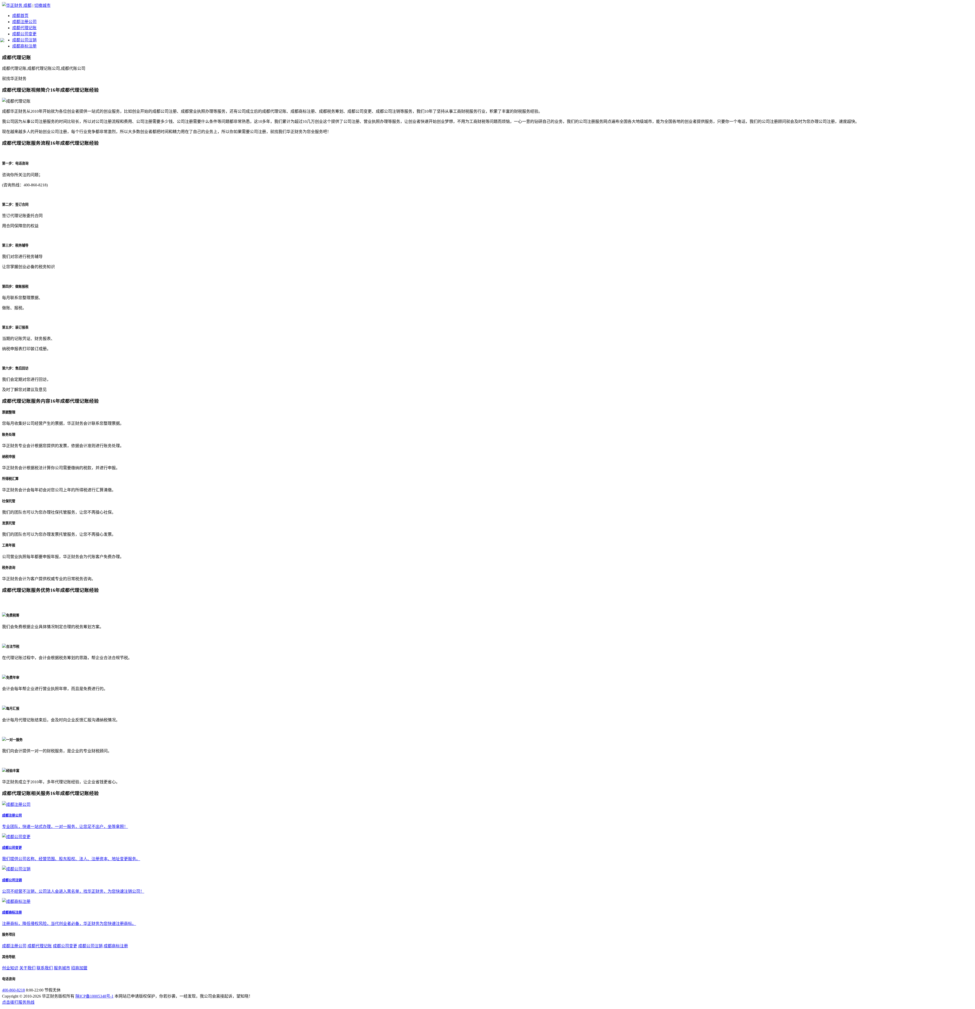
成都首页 (20, 15)
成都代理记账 (24, 28)
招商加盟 (79, 968)
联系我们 (45, 968)
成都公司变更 (24, 34)
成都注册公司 (24, 22)
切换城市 (42, 5)
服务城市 (62, 968)
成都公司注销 (24, 40)
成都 (27, 5)
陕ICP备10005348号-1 (94, 996)
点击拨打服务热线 (18, 1002)
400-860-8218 (13, 990)
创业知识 (10, 968)
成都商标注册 (24, 46)
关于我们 (27, 968)
